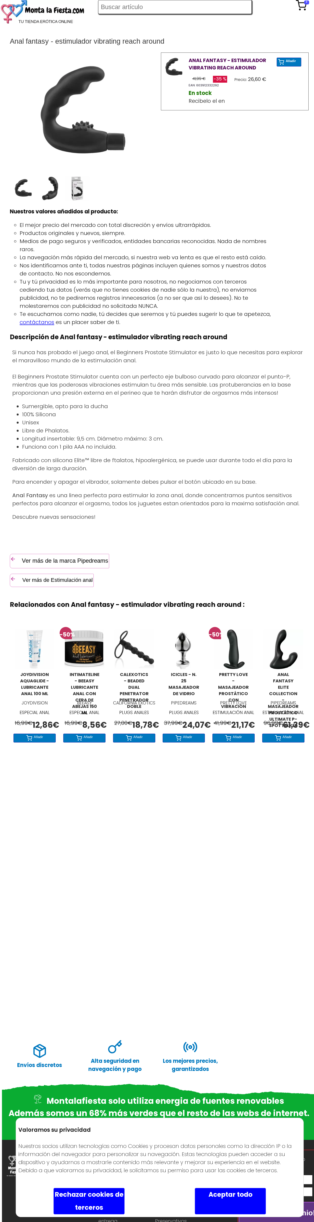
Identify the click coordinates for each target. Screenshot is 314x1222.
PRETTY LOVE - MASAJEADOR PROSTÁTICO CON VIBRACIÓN (233, 684)
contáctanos (37, 322)
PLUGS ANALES (134, 712)
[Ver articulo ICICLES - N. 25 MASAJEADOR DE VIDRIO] (184, 667)
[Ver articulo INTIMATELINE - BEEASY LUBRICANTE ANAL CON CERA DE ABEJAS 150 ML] (84, 667)
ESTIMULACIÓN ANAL (233, 712)
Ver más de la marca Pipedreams (65, 560)
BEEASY (84, 703)
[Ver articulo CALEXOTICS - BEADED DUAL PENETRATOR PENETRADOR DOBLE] (134, 667)
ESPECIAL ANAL (35, 712)
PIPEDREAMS (183, 703)
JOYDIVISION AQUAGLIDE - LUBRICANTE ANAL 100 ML (34, 684)
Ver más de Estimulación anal (57, 580)
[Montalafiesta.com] (49, 13)
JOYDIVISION (35, 703)
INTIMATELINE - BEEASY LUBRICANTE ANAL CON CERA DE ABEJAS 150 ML (84, 684)
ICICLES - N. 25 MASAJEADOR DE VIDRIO (184, 684)
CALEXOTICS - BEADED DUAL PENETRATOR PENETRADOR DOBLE (134, 684)
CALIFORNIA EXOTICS (134, 703)
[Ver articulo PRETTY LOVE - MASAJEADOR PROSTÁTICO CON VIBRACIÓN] (233, 667)
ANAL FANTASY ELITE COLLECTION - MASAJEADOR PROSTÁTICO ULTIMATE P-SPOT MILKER (283, 684)
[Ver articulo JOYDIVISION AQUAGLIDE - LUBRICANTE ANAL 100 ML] (34, 667)
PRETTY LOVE (233, 703)
